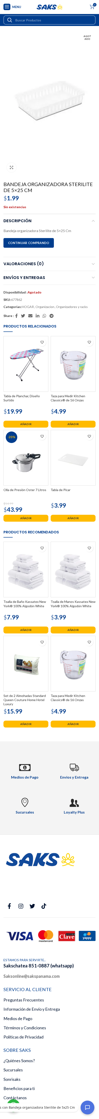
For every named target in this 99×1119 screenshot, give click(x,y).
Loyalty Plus (74, 812)
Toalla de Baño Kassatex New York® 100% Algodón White (24, 604)
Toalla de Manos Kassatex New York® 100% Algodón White (73, 604)
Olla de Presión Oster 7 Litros (24, 490)
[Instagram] (20, 906)
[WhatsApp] (44, 315)
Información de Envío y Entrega (31, 1009)
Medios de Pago (17, 1018)
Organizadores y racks (72, 307)
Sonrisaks (11, 1079)
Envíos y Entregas (24, 277)
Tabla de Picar (60, 490)
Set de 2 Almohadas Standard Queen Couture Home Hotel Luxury (24, 700)
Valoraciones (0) (23, 264)
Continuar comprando (28, 243)
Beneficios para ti (19, 1088)
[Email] (30, 315)
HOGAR (28, 307)
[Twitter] (23, 315)
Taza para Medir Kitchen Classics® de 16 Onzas (68, 398)
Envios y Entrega (74, 777)
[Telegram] (51, 315)
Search (9, 20)
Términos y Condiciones (24, 1027)
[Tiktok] (44, 906)
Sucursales (13, 1069)
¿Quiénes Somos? (19, 1060)
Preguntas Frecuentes (23, 999)
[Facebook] (17, 315)
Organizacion (44, 307)
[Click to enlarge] (11, 167)
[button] (25, 424)
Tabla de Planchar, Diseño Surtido (21, 398)
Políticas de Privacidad (23, 1036)
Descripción (17, 221)
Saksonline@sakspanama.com (31, 976)
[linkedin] (37, 315)
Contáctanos (15, 1097)
